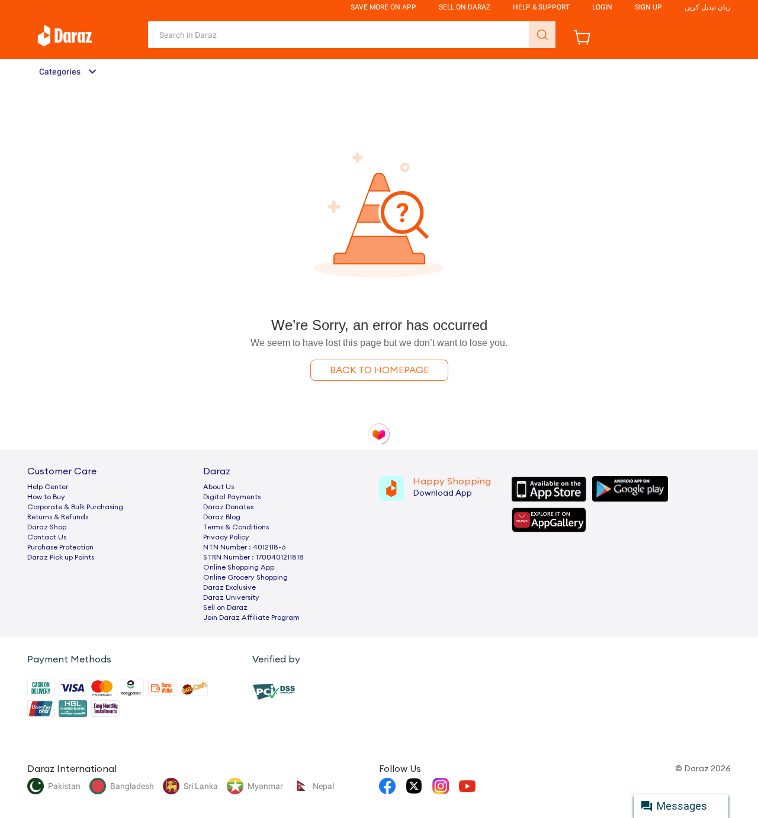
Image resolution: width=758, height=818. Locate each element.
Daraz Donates (228, 506)
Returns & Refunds (57, 516)
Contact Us (46, 537)
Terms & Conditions (236, 527)
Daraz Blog (221, 516)
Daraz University (231, 597)
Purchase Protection (60, 547)
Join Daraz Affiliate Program (251, 617)
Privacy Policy (226, 537)
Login (602, 7)
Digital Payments (232, 496)
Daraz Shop (46, 527)
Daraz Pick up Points (60, 557)
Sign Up (648, 7)
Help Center (47, 486)
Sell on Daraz (225, 607)
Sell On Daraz (464, 7)
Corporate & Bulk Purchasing (75, 506)
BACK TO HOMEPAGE (379, 370)
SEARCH (542, 34)
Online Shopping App (238, 567)
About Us (218, 486)
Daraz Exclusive (229, 587)
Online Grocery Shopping (245, 577)
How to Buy (46, 496)
